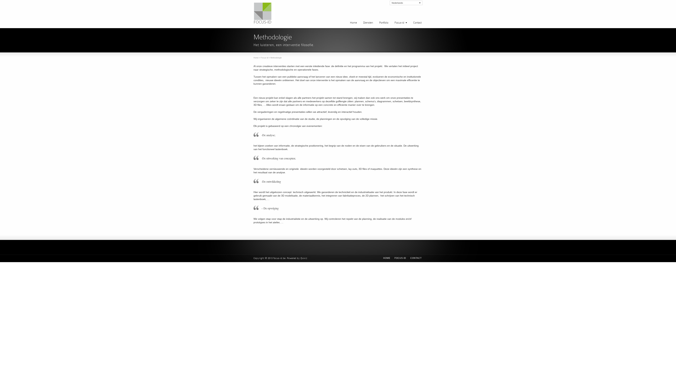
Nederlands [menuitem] (397, 3)
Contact (417, 22)
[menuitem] (406, 3)
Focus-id (399, 22)
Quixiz (304, 258)
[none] (406, 3)
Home (353, 22)
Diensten (368, 22)
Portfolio (383, 22)
